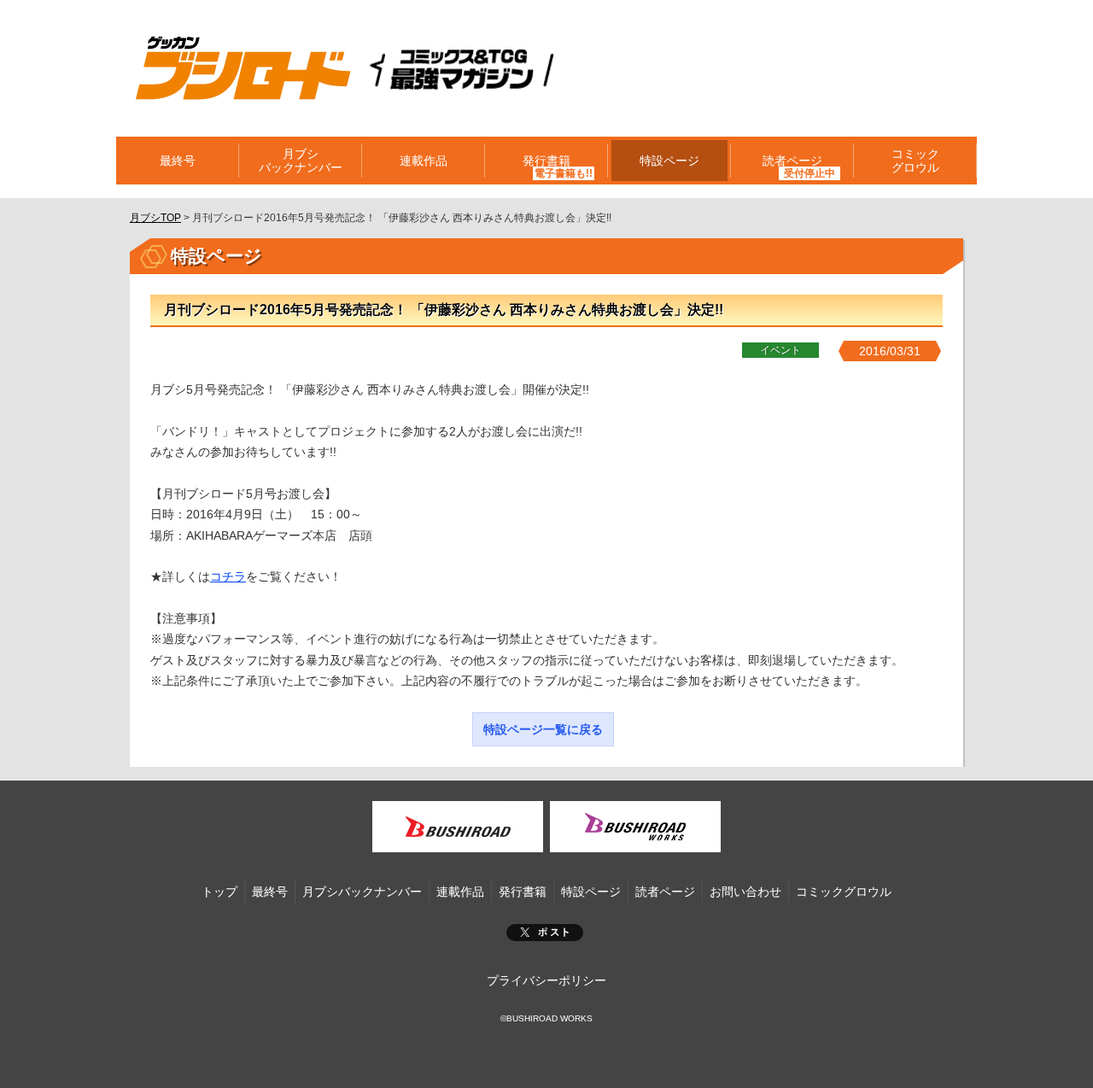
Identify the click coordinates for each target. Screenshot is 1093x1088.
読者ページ (665, 891)
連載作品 (423, 160)
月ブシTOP (155, 218)
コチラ (228, 576)
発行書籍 (546, 160)
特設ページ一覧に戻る (543, 729)
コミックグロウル (915, 160)
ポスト (544, 932)
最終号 (178, 160)
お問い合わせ (745, 891)
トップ (219, 891)
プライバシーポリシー (546, 980)
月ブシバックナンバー (300, 160)
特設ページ (669, 160)
